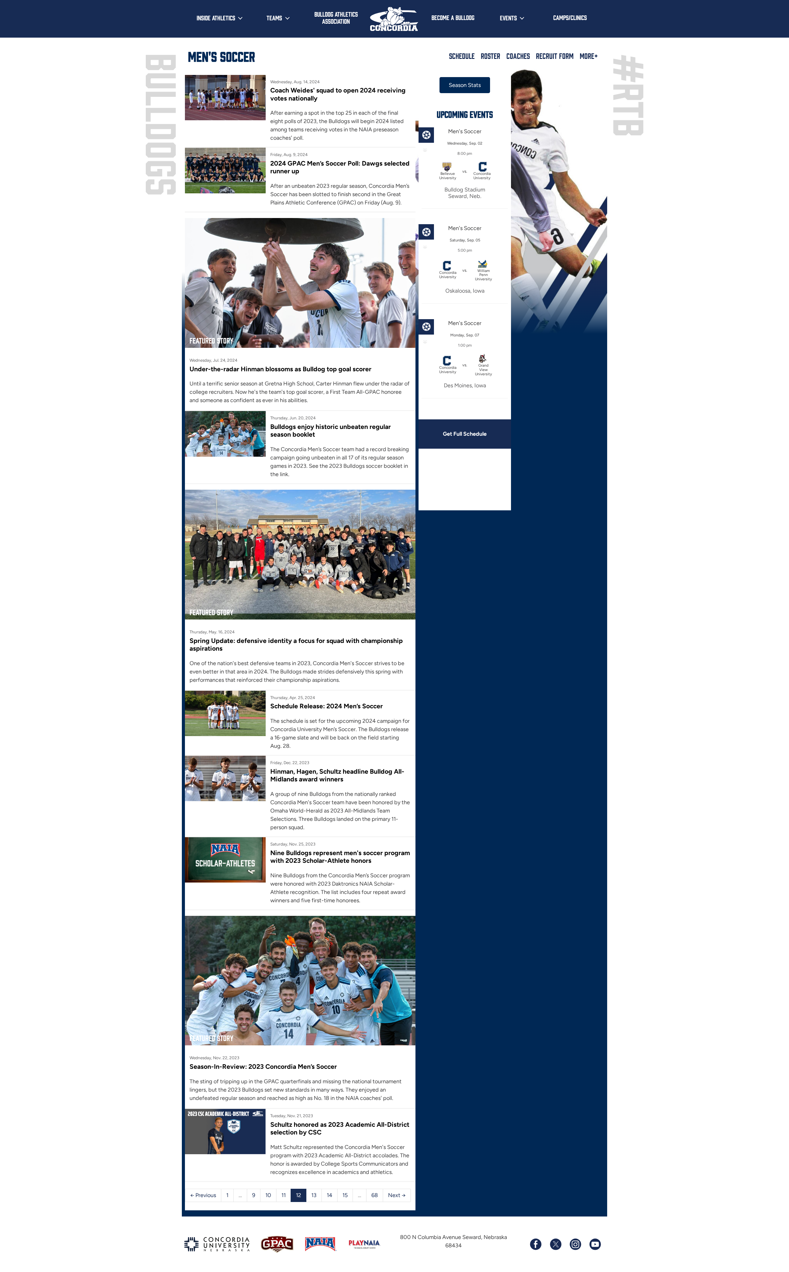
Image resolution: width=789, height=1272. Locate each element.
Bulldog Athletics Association (336, 17)
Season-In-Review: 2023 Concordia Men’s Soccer (263, 1066)
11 (283, 1195)
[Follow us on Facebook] (536, 1244)
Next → (397, 1195)
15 (345, 1195)
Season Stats (465, 85)
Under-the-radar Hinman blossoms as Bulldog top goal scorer (280, 369)
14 (329, 1195)
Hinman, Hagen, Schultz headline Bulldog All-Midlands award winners (337, 775)
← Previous (203, 1195)
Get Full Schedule (465, 433)
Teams (274, 18)
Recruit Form (555, 55)
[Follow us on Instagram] (575, 1244)
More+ (589, 55)
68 (374, 1195)
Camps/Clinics (570, 17)
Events (508, 18)
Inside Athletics (216, 18)
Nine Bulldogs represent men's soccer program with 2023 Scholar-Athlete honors (340, 856)
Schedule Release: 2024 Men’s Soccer (326, 706)
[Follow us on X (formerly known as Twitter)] (555, 1244)
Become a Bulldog (452, 17)
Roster (490, 55)
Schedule (462, 55)
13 (314, 1195)
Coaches (518, 55)
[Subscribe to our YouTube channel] (595, 1244)
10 (268, 1195)
